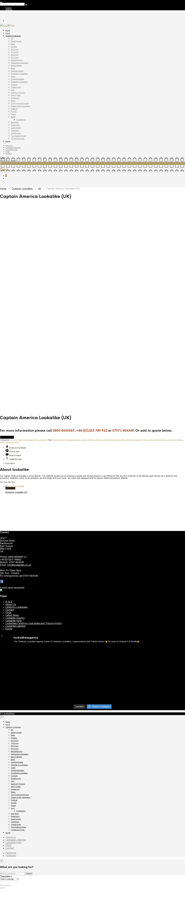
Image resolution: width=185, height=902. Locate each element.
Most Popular (16, 41)
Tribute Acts (16, 133)
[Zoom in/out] (9, 885)
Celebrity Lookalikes (13, 36)
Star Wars (15, 122)
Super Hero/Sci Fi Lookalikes (35, 440)
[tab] (95, 463)
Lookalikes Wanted (13, 148)
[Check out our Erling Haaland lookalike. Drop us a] (162, 665)
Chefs (13, 76)
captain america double (91, 440)
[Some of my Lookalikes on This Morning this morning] (22, 687)
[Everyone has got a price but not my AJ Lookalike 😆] (115, 687)
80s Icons (14, 55)
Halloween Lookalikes (19, 63)
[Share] (4, 885)
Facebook (8, 8)
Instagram (8, 9)
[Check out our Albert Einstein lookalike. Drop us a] (162, 653)
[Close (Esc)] (1, 885)
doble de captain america (137, 440)
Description (10, 463)
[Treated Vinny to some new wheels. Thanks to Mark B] (22, 676)
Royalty (14, 112)
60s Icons (14, 49)
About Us (9, 146)
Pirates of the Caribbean (20, 106)
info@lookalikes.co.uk (19, 565)
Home (7, 30)
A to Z (7, 33)
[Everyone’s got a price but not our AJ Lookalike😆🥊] (162, 687)
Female (14, 47)
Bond (13, 68)
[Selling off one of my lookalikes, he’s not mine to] (69, 652)
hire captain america (158, 440)
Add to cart (10, 488)
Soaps (13, 114)
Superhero (15, 125)
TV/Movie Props (18, 139)
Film (12, 90)
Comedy (14, 85)
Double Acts (16, 87)
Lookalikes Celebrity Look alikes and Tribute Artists (33, 623)
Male (13, 44)
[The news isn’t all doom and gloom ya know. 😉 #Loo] (22, 663)
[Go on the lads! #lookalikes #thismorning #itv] (69, 687)
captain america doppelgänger (66, 440)
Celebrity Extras (17, 71)
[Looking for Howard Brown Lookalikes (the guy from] (69, 676)
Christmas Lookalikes (19, 82)
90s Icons (14, 58)
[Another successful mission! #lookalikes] (162, 675)
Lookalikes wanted (15, 626)
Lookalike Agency (15, 618)
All (12, 39)
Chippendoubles (17, 79)
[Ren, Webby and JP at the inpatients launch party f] (115, 650)
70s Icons (14, 52)
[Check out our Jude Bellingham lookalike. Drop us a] (115, 665)
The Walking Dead (18, 136)
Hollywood (15, 98)
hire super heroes (175, 440)
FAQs (7, 152)
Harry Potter (16, 95)
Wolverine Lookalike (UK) (16, 492)
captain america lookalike (114, 440)
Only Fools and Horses (20, 103)
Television (15, 130)
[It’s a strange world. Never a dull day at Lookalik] (69, 694)
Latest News (12, 615)
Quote (7, 141)
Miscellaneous (16, 60)
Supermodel (16, 128)
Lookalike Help (11, 150)
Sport (13, 117)
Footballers (20, 120)
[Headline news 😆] (69, 661)
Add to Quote (7, 437)
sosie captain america (9, 442)
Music (13, 101)
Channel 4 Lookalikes (19, 74)
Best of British (16, 66)
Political (14, 109)
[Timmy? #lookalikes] (22, 649)
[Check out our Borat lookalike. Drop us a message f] (22, 695)
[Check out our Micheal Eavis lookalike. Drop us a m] (115, 677)
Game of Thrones (18, 93)
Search (29, 874)
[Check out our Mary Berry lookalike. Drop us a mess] (162, 696)
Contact (8, 154)
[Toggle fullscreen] (6, 885)
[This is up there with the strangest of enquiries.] (115, 695)
